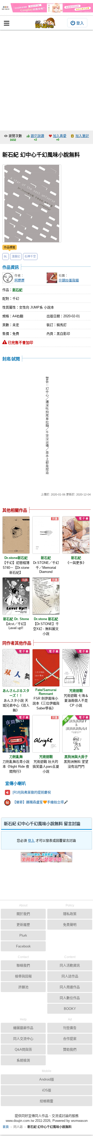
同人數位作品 (70, 998)
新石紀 (17, 290)
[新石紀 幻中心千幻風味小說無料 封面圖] (31, 203)
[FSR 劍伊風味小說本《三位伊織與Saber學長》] (46, 668)
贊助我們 (69, 1049)
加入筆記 (82, 136)
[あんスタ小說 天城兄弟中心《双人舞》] (16, 668)
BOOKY (70, 1009)
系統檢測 (23, 1060)
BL (5, 256)
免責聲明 (69, 925)
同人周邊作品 (70, 987)
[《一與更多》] (76, 535)
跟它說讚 (37, 136)
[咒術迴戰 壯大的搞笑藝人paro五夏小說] (46, 734)
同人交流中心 (23, 1039)
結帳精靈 (46, 1101)
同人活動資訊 (70, 965)
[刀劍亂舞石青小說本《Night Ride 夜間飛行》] (16, 734)
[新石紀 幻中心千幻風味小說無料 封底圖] (46, 426)
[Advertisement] (46, 79)
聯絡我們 (23, 965)
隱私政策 (69, 914)
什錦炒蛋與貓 (69, 280)
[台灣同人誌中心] (45, 23)
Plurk (23, 935)
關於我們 (23, 914)
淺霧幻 (16, 256)
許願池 (23, 987)
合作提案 (69, 1039)
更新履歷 (23, 925)
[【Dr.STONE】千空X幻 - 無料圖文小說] (46, 596)
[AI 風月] (46, 859)
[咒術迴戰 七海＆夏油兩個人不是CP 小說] (76, 668)
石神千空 (30, 256)
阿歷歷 (19, 280)
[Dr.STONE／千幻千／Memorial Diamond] (46, 535)
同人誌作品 (69, 976)
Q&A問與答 (23, 1049)
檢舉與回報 (23, 976)
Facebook (23, 946)
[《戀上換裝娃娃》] (46, 7)
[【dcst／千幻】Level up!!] (16, 596)
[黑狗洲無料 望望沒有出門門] (76, 734)
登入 (80, 23)
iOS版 (46, 1090)
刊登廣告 (69, 1028)
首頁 (6, 1127)
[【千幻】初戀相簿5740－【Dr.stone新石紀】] (16, 535)
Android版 (46, 1079)
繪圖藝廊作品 (23, 1028)
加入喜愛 (59, 136)
